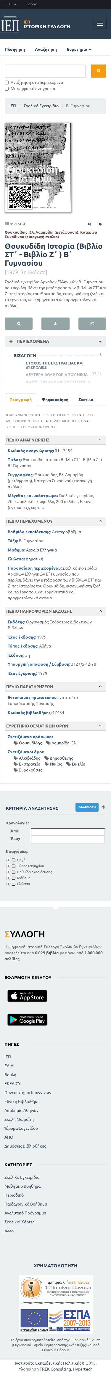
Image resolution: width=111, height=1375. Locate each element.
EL (11, 4)
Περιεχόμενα (32, 341)
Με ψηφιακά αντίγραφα (33, 88)
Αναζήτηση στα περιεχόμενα (37, 82)
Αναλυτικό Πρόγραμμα (25, 1213)
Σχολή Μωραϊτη (19, 1119)
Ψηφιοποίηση (55, 399)
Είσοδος (31, 4)
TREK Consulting (55, 1369)
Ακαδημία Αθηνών (21, 1110)
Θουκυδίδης (30, 743)
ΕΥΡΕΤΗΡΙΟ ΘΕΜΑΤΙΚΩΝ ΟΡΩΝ (29, 427)
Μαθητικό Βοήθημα (22, 1186)
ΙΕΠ (12, 105)
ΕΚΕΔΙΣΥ (12, 1083)
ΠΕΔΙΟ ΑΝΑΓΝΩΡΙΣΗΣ (21, 415)
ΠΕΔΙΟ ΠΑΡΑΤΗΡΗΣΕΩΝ (68, 421)
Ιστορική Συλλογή (47, 24)
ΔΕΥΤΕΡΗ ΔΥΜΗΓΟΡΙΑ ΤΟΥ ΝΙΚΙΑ (57, 375)
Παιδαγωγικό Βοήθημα (25, 1204)
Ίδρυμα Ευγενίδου (21, 1128)
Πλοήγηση (15, 49)
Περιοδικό (14, 1195)
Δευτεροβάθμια (66, 531)
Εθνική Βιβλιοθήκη (22, 1101)
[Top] (100, 439)
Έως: (15, 838)
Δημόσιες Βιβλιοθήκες (25, 1146)
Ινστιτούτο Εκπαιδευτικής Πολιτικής (48, 1363)
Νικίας (56, 764)
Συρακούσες (30, 770)
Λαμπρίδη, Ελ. (64, 743)
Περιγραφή (20, 399)
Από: (14, 831)
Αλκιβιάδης (29, 758)
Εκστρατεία (29, 764)
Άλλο (9, 1230)
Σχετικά (86, 399)
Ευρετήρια (77, 49)
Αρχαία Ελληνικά (41, 550)
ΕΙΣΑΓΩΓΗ (25, 355)
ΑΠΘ (8, 1137)
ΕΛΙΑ (8, 1065)
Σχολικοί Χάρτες (19, 1222)
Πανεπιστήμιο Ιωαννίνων (27, 1092)
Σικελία (78, 764)
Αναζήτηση (46, 49)
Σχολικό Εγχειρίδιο (41, 105)
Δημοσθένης (61, 758)
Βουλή (10, 1074)
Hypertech (83, 1369)
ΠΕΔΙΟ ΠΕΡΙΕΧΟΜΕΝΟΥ (60, 415)
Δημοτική (34, 559)
